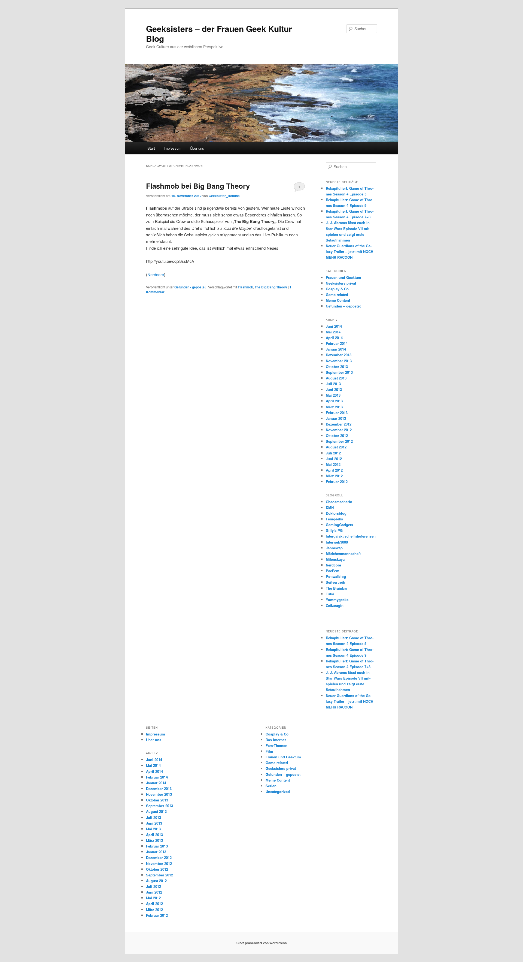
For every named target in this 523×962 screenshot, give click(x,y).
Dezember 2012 (338, 424)
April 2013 (334, 400)
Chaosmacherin (339, 501)
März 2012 (334, 475)
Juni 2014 (334, 326)
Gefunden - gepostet (190, 287)
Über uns (197, 148)
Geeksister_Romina (224, 195)
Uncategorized (278, 791)
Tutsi (330, 593)
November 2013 (339, 360)
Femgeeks (334, 518)
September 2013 (339, 372)
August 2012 (336, 447)
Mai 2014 (333, 331)
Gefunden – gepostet (343, 306)
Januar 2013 (336, 418)
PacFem (332, 570)
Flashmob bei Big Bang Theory (198, 186)
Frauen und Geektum (343, 277)
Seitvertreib (335, 582)
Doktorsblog (336, 513)
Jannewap (334, 547)
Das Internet (276, 739)
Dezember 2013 (338, 354)
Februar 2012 (337, 481)
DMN (330, 507)
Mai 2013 (333, 395)
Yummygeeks (337, 599)
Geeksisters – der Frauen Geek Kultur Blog (219, 33)
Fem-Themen (276, 745)
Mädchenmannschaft (343, 553)
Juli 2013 (333, 383)
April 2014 (334, 337)
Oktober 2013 (337, 366)
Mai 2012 (333, 464)
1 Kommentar (299, 188)
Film (269, 751)
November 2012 (339, 429)
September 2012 (339, 441)
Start (151, 148)
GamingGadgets (339, 524)
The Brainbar (337, 588)
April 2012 (334, 470)
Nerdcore (155, 274)
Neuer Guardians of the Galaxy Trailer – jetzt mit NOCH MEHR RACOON (349, 251)
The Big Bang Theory (271, 287)
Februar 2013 (337, 412)
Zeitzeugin (334, 605)
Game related (337, 294)
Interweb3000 (337, 542)
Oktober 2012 (337, 435)
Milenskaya (335, 559)
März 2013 (334, 406)
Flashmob (245, 287)
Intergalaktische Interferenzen (351, 536)
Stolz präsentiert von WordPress (261, 942)
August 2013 (336, 378)
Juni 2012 (334, 458)
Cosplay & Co (337, 288)
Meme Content (338, 300)
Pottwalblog (336, 576)
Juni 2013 (334, 389)
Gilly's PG (334, 530)
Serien (271, 785)
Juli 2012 (333, 453)
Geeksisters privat (341, 283)
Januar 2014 (336, 349)
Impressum (172, 148)
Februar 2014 (337, 343)
